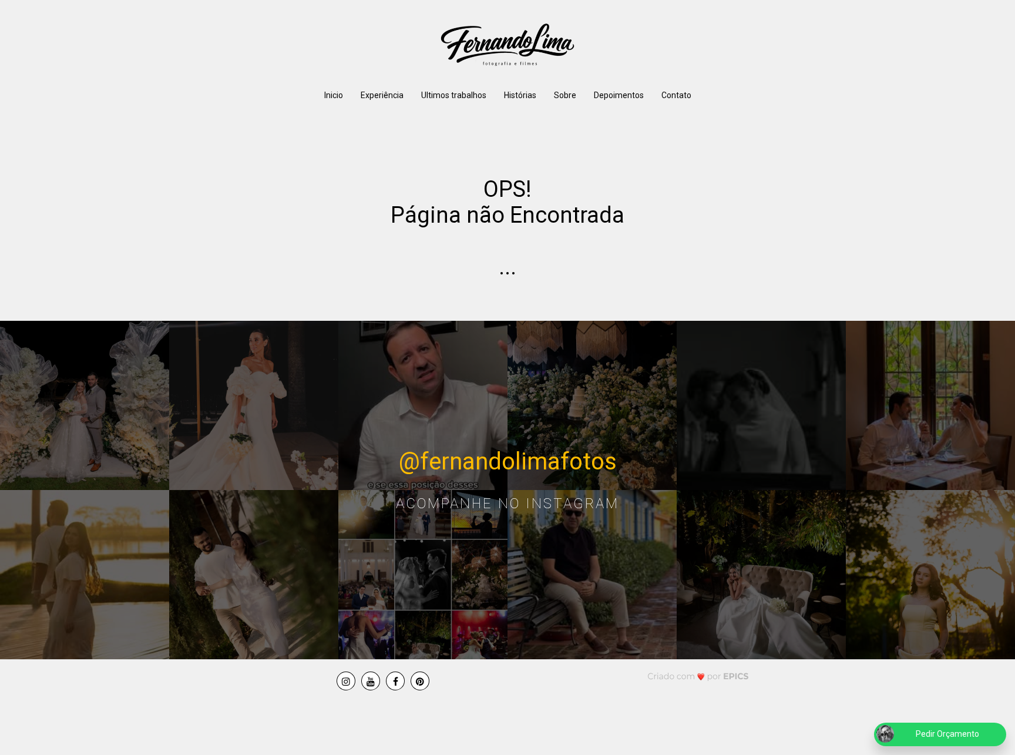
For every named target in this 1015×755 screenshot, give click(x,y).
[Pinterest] (420, 681)
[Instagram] (346, 681)
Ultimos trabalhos (453, 95)
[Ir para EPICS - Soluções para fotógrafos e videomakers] (698, 676)
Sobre (565, 95)
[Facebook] (395, 681)
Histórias (520, 95)
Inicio (333, 95)
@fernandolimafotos (508, 461)
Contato (676, 95)
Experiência (382, 95)
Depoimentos (619, 95)
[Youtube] (370, 681)
